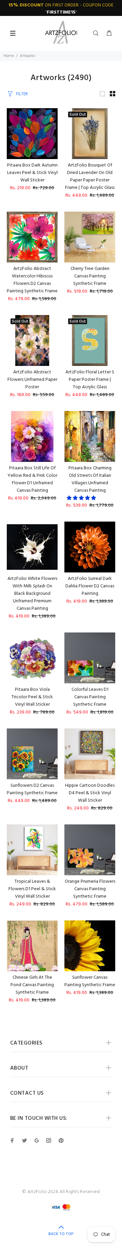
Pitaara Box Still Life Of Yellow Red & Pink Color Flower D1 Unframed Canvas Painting (32, 479)
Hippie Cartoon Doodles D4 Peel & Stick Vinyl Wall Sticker (90, 793)
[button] (82, 498)
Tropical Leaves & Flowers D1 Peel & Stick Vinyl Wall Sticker (32, 889)
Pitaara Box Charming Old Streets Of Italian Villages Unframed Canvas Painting (89, 479)
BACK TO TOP (61, 1234)
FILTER (22, 94)
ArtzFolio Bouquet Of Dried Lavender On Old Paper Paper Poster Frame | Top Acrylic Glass (90, 176)
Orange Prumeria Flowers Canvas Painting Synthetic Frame (90, 889)
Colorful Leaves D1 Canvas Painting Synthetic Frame (90, 697)
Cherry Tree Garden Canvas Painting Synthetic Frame (89, 276)
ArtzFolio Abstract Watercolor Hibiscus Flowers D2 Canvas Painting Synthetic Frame (32, 280)
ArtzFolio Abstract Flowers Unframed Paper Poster (32, 379)
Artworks (27, 56)
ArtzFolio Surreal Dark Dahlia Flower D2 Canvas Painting (89, 586)
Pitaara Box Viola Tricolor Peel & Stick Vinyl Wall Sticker (32, 697)
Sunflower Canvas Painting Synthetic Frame (89, 981)
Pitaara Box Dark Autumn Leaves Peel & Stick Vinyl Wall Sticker (32, 172)
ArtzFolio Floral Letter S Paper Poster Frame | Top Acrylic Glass (89, 379)
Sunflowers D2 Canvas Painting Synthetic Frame (32, 789)
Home (8, 56)
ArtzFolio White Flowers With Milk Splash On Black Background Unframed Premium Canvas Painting (32, 593)
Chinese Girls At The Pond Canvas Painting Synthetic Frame (32, 985)
